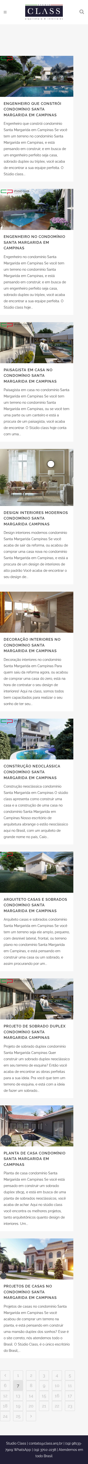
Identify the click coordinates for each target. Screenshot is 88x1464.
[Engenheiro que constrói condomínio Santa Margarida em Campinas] (36, 76)
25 (18, 1416)
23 (70, 1405)
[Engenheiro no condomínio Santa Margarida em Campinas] (36, 209)
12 (5, 1395)
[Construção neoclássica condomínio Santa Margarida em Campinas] (36, 739)
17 (70, 1395)
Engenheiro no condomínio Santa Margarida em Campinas (34, 242)
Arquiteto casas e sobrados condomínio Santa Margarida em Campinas (35, 905)
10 (57, 1385)
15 (44, 1395)
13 (18, 1395)
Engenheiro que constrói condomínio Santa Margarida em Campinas (32, 109)
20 (31, 1405)
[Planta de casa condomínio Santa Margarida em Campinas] (36, 1125)
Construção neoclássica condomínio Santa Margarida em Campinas (32, 772)
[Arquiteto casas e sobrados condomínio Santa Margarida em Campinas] (36, 872)
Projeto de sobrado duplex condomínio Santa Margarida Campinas (35, 1032)
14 (31, 1395)
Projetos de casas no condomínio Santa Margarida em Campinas (30, 1292)
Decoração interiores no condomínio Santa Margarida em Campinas (32, 645)
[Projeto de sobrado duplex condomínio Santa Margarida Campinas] (36, 998)
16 (57, 1395)
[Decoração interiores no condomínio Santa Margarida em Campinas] (36, 612)
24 (5, 1416)
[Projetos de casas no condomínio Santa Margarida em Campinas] (36, 1258)
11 (70, 1385)
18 (5, 1405)
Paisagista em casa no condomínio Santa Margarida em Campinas (30, 376)
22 (57, 1405)
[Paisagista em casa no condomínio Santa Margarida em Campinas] (36, 342)
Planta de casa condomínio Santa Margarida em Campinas (35, 1159)
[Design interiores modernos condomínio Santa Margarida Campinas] (36, 477)
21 (44, 1405)
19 (18, 1405)
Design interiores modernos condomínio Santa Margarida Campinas (36, 518)
